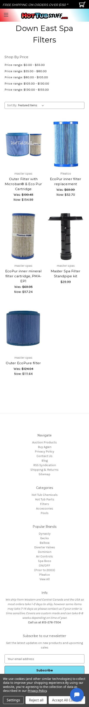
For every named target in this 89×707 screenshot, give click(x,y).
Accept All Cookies (67, 700)
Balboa (44, 543)
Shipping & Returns (44, 470)
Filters (44, 504)
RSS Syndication (44, 465)
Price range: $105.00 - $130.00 (27, 83)
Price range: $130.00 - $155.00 (27, 89)
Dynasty (45, 534)
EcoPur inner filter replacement (65, 181)
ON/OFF (44, 565)
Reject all (36, 700)
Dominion (44, 552)
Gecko (44, 538)
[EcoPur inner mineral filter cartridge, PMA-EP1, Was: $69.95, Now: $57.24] (23, 236)
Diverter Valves (44, 547)
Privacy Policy (44, 451)
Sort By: (12, 105)
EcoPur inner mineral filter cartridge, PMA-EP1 (23, 276)
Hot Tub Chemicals (45, 495)
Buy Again (44, 447)
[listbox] (31, 105)
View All (45, 579)
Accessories (44, 508)
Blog (44, 460)
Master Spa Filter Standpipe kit (65, 273)
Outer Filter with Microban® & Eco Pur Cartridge (23, 184)
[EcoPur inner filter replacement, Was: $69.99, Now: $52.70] (66, 144)
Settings (13, 700)
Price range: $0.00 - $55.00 (25, 65)
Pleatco (44, 574)
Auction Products (44, 442)
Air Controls (44, 556)
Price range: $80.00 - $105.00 (26, 77)
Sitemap (44, 474)
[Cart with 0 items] (83, 6)
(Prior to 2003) (44, 570)
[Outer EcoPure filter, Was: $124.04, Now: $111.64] (23, 328)
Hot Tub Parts (44, 499)
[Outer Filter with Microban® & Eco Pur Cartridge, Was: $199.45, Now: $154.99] (23, 144)
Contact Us (44, 456)
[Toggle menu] (6, 15)
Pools (45, 513)
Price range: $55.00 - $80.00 (26, 71)
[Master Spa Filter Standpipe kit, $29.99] (66, 236)
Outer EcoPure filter (23, 363)
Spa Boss (44, 561)
